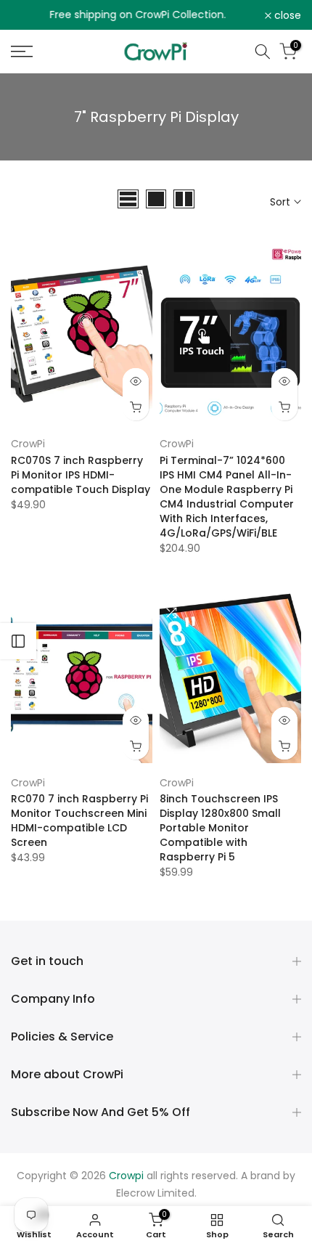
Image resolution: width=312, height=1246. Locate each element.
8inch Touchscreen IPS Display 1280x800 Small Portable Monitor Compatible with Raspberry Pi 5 (220, 827)
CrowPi (28, 443)
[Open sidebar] (18, 641)
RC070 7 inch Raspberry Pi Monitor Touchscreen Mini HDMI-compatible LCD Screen (79, 820)
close (286, 15)
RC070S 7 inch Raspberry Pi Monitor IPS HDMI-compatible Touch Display (80, 475)
